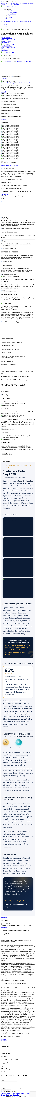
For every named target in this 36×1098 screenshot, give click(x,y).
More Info (5, 78)
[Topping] (5, 42)
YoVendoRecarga (13, 3)
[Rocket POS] (6, 38)
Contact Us (16, 4)
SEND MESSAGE (6, 1090)
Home (2, 3)
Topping (3, 4)
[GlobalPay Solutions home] (8, 6)
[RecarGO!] (6, 41)
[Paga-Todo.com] (7, 44)
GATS (7, 4)
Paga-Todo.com (23, 3)
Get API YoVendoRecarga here (9, 165)
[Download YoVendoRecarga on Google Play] (7, 83)
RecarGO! (31, 3)
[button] (18, 526)
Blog (11, 4)
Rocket (6, 3)
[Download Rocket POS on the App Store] (23, 61)
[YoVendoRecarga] (8, 39)
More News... (4, 1040)
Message (3, 1088)
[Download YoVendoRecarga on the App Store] (23, 83)
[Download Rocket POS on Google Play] (7, 61)
